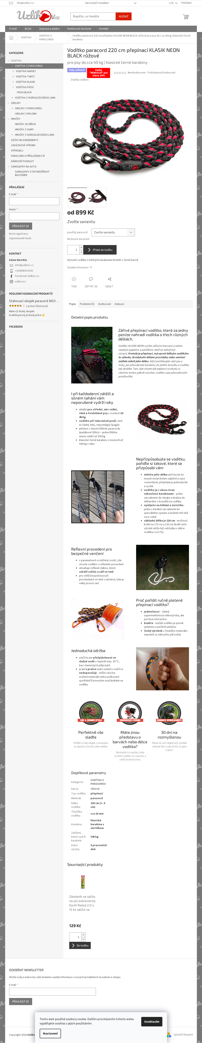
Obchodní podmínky (97, 3)
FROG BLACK (24, 92)
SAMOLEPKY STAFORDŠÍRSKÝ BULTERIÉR (32, 173)
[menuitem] (13, 29)
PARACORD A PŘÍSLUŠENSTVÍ (28, 156)
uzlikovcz (20, 282)
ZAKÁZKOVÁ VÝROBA (23, 145)
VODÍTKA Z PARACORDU (29, 66)
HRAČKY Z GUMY (24, 130)
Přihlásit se (20, 226)
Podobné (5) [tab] (87, 304)
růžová (95, 789)
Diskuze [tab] (119, 304)
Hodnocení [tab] (104, 304)
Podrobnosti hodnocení (161, 73)
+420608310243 (24, 271)
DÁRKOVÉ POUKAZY (22, 161)
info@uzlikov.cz (24, 265)
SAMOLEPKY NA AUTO (23, 167)
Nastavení (50, 1033)
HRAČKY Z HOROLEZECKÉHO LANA (34, 135)
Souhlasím (151, 1022)
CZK (171, 3)
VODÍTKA (16, 61)
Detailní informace (78, 268)
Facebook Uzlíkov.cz (27, 276)
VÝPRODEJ (17, 151)
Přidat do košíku (102, 249)
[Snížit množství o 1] (81, 252)
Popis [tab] (72, 304)
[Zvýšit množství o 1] (81, 247)
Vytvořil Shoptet (183, 1035)
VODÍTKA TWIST (25, 77)
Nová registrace (18, 234)
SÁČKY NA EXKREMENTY (24, 140)
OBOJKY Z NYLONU (26, 114)
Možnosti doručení (78, 239)
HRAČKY (15, 119)
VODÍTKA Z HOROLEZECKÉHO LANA (35, 98)
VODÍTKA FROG (25, 87)
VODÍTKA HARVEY (26, 71)
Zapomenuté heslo (20, 238)
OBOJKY (16, 103)
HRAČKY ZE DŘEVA (25, 124)
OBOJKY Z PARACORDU (28, 108)
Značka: (80, 80)
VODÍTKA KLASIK (25, 82)
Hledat (123, 16)
